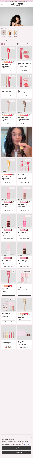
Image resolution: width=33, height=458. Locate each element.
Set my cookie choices (16, 452)
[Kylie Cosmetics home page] (16, 4)
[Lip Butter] (8, 53)
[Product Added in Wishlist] (28, 4)
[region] (16, 446)
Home (2, 28)
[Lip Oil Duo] (24, 277)
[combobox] (20, 44)
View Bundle (24, 70)
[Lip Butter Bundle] (8, 333)
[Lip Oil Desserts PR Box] (24, 333)
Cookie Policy (25, 444)
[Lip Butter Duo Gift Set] (24, 165)
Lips (7, 28)
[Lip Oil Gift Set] (8, 305)
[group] (16, 1)
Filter (28, 43)
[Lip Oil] (8, 193)
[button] (2, 4)
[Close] (31, 437)
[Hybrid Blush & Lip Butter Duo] (24, 53)
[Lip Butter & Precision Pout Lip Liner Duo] (8, 81)
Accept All (16, 448)
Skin (5, 28)
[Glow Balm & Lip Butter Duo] (24, 81)
